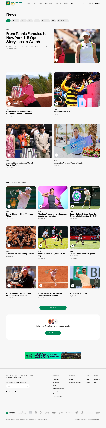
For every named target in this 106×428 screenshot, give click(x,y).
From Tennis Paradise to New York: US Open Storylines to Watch (26, 37)
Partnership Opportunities (75, 382)
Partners (71, 379)
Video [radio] (30, 21)
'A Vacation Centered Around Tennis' (68, 163)
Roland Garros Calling (78, 293)
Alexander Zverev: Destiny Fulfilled (20, 254)
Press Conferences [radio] (63, 21)
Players (66, 3)
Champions (56, 379)
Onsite (40, 3)
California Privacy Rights (42, 419)
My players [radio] (15, 21)
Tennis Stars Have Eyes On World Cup (51, 255)
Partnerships (72, 375)
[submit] (27, 386)
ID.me (54, 394)
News (72, 3)
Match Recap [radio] (45, 21)
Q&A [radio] (53, 21)
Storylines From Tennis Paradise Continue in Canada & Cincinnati (19, 112)
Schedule (58, 3)
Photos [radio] (23, 21)
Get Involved (56, 382)
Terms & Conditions (10, 419)
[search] (79, 4)
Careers (88, 382)
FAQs (95, 382)
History (87, 379)
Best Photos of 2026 (62, 111)
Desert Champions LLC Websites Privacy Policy (26, 419)
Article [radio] (36, 21)
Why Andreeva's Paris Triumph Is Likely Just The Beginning (19, 294)
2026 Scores (48, 3)
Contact (96, 375)
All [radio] (8, 21)
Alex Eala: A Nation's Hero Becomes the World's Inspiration (52, 215)
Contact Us (97, 379)
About (87, 375)
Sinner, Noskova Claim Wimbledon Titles (20, 215)
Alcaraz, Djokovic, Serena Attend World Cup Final (19, 164)
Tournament (56, 375)
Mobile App (56, 391)
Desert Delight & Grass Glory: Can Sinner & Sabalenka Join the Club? (83, 215)
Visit (34, 3)
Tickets (28, 3)
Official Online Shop (57, 396)
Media (54, 385)
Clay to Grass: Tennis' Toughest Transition (82, 255)
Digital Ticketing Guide (58, 388)
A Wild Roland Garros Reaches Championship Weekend (50, 294)
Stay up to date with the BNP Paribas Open (16, 382)
